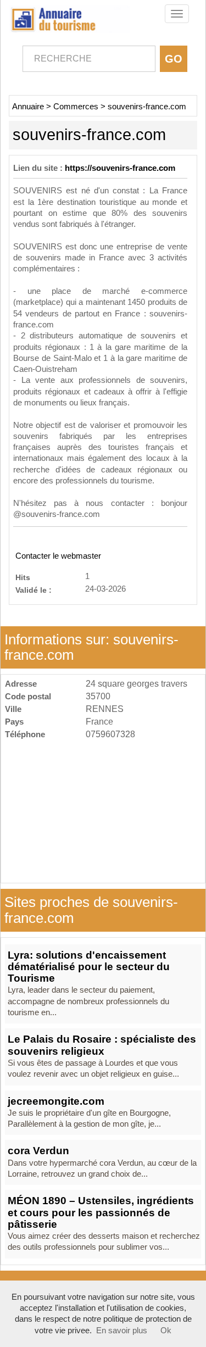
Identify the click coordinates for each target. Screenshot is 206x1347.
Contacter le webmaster (58, 556)
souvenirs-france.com (147, 106)
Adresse (21, 684)
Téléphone (25, 734)
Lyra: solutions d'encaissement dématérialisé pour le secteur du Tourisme (89, 966)
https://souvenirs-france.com (120, 168)
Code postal (28, 696)
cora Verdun (38, 1150)
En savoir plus (121, 1330)
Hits (22, 577)
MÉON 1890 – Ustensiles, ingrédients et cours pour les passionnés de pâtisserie (101, 1212)
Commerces (75, 106)
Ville (13, 709)
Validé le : (33, 590)
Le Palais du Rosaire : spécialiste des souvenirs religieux (102, 1044)
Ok (165, 1330)
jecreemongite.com (56, 1101)
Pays (14, 721)
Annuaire (28, 106)
